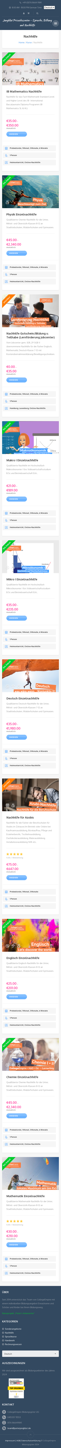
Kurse (29, 42)
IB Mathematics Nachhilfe (24, 91)
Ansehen (13, 134)
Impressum (10, 1440)
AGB (18, 1440)
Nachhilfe (9, 1332)
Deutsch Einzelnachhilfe (22, 698)
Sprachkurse (11, 1336)
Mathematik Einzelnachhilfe (25, 1196)
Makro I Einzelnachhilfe (22, 460)
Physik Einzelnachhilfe (21, 214)
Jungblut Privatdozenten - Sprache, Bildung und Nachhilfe (27, 22)
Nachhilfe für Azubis (20, 817)
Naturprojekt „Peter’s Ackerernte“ (18, 1313)
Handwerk (10, 1340)
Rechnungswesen (13, 1344)
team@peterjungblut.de (19, 1428)
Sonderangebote (13, 1328)
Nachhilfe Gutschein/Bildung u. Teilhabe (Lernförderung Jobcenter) (30, 335)
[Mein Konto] (24, 13)
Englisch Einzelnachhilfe (22, 958)
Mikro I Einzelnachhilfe (21, 579)
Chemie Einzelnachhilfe (22, 1077)
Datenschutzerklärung (30, 1440)
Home (22, 42)
